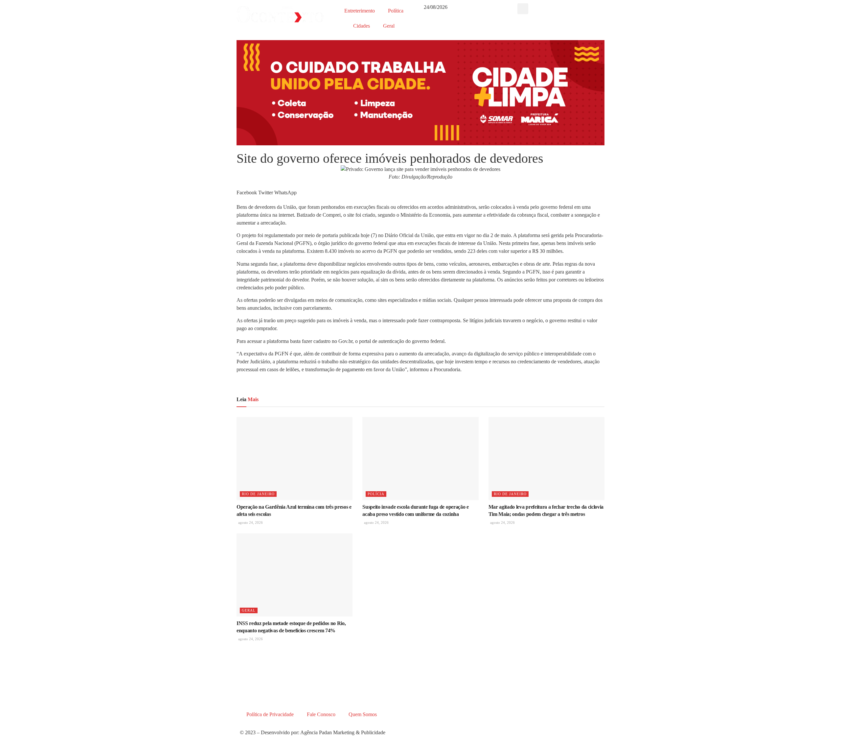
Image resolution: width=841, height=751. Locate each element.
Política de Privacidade (270, 714)
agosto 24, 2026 (250, 522)
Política (395, 10)
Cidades (361, 26)
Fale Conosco (321, 714)
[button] (522, 8)
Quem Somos (363, 714)
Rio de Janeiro (258, 494)
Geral (389, 26)
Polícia (376, 494)
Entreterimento (359, 10)
